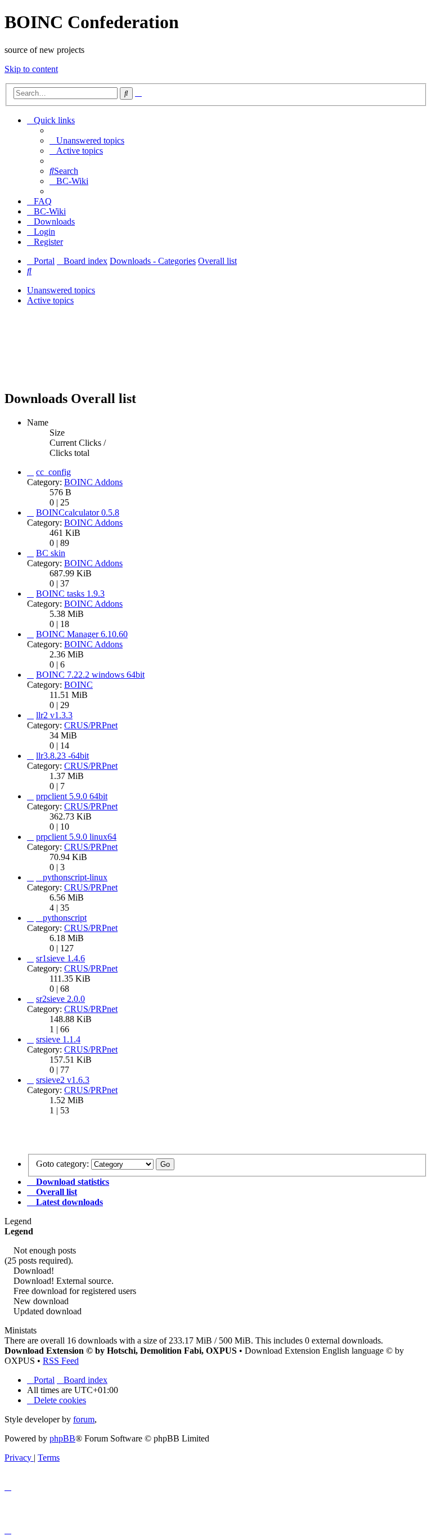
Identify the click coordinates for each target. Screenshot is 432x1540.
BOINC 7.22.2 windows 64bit (90, 674)
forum (83, 1419)
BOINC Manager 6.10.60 (82, 634)
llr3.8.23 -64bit (62, 755)
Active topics (50, 300)
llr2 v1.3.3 (54, 715)
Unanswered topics (61, 290)
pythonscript (65, 918)
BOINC (78, 685)
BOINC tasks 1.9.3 (70, 593)
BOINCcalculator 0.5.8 (77, 512)
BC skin (50, 553)
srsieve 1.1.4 (58, 1039)
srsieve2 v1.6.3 (62, 1080)
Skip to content (31, 69)
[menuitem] (87, 140)
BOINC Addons (93, 482)
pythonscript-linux (75, 877)
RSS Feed (61, 1361)
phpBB (62, 1438)
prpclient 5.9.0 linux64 (76, 836)
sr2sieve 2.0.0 (60, 999)
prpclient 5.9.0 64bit (71, 796)
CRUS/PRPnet (91, 725)
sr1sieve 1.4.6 (60, 958)
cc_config (53, 472)
